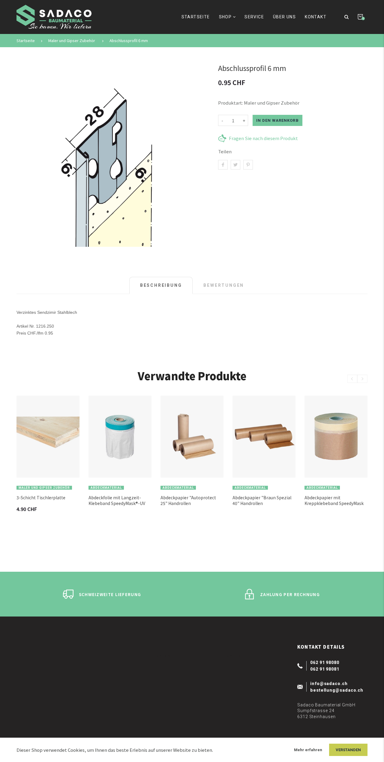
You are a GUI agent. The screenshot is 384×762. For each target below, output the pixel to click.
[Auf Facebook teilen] (223, 165)
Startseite (25, 40)
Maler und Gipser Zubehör (71, 40)
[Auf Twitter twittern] (235, 165)
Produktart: (230, 102)
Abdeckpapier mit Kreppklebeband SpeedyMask (334, 500)
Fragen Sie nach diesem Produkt (263, 138)
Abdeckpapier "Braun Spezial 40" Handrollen (261, 500)
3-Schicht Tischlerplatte (40, 497)
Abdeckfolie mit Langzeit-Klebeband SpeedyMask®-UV (116, 500)
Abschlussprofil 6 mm (129, 40)
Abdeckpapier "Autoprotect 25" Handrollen (188, 500)
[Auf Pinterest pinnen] (248, 165)
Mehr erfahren (308, 750)
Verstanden (348, 750)
